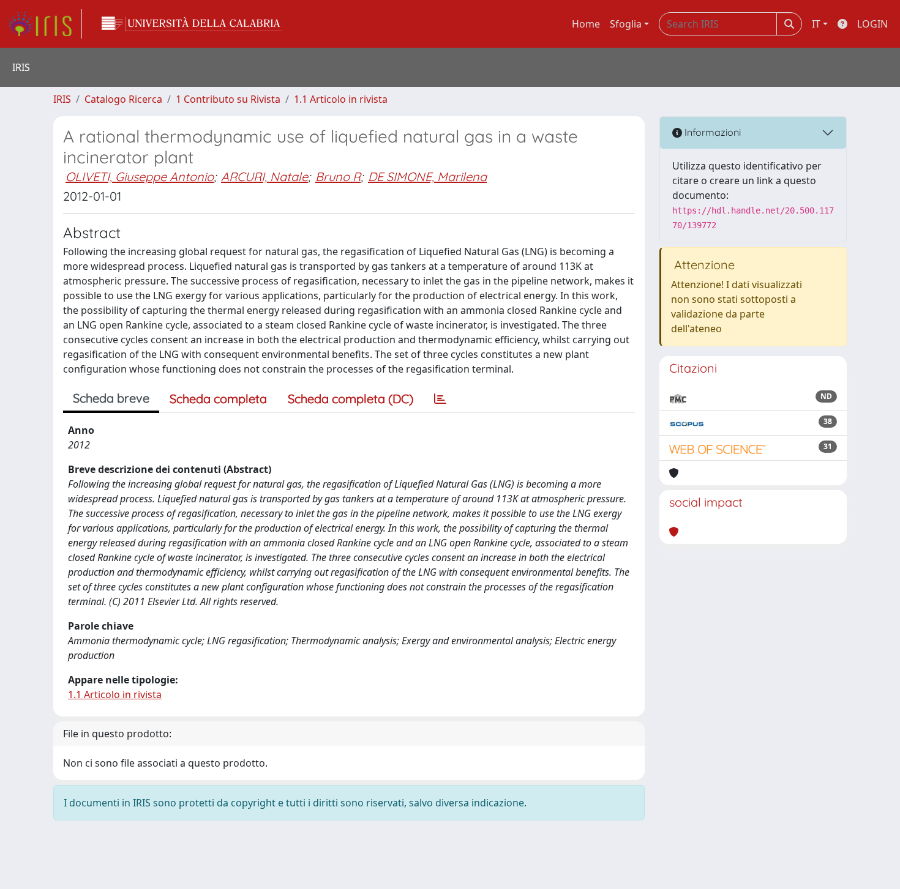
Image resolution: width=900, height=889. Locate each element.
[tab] (440, 399)
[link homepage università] (191, 24)
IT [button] (816, 24)
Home (586, 24)
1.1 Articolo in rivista (341, 99)
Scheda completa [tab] (218, 398)
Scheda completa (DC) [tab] (350, 398)
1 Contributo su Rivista (228, 99)
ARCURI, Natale (264, 176)
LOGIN (872, 24)
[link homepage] (44, 24)
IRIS (62, 99)
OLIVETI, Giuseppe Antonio (140, 176)
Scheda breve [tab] (111, 398)
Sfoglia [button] (626, 24)
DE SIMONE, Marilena (427, 176)
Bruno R (338, 176)
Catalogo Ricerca (123, 99)
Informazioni (711, 132)
